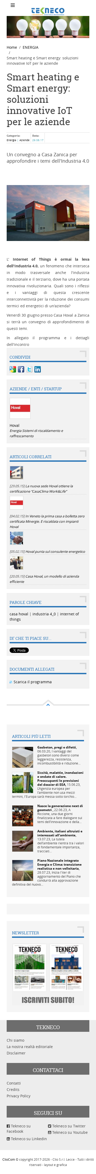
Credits (13, 1089)
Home (12, 47)
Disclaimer (16, 1053)
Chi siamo (15, 1040)
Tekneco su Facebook (19, 1128)
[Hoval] (20, 408)
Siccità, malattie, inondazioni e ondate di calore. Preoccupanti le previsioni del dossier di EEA (60, 778)
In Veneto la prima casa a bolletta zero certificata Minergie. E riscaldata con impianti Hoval (47, 521)
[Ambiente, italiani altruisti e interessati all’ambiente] (22, 840)
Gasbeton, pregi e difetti (56, 747)
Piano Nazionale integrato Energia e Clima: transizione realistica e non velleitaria (59, 864)
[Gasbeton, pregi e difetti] (22, 756)
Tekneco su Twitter (68, 1125)
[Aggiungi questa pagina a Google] (13, 369)
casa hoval (19, 613)
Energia (11, 140)
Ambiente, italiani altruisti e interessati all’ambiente (59, 833)
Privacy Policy (18, 1095)
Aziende (24, 140)
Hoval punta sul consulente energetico (55, 551)
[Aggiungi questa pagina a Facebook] (21, 369)
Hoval (14, 425)
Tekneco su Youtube (69, 1132)
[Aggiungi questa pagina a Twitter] (29, 369)
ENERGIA (30, 47)
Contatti (14, 1083)
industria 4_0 (44, 613)
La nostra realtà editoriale (30, 1046)
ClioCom (8, 1159)
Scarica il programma (33, 681)
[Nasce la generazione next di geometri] (22, 815)
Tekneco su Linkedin (28, 1138)
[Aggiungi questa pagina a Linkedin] (37, 369)
